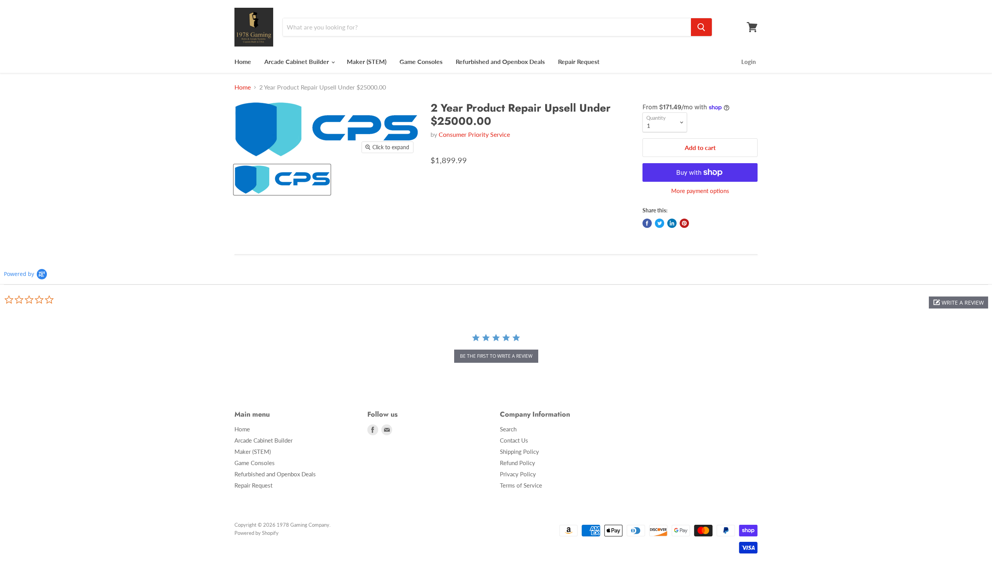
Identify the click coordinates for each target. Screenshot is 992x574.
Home (242, 61)
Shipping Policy (519, 451)
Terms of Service (521, 485)
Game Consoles (421, 61)
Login (748, 61)
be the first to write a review (496, 356)
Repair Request (578, 61)
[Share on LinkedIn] (672, 223)
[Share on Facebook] (647, 223)
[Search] (701, 27)
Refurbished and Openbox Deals (500, 61)
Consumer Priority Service (474, 134)
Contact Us (514, 440)
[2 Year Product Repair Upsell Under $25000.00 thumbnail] (282, 179)
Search (508, 429)
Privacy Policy (518, 474)
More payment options (700, 191)
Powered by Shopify (256, 533)
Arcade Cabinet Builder (297, 61)
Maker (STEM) (366, 61)
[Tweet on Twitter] (659, 223)
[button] (958, 302)
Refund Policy (517, 462)
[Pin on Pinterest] (684, 223)
